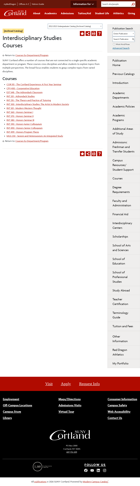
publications (40, 481)
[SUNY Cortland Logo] (15, 13)
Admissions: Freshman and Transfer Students (123, 146)
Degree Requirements (121, 189)
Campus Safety (117, 405)
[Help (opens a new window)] (99, 33)
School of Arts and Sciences (122, 248)
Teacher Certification (120, 301)
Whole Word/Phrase (123, 44)
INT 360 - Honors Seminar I (20, 112)
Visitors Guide (38, 4)
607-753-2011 (71, 452)
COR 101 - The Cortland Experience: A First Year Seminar (34, 84)
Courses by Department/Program (31, 55)
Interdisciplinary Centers (122, 225)
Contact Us (115, 418)
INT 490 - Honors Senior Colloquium (25, 128)
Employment (11, 399)
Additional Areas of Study (123, 131)
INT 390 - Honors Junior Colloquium (24, 124)
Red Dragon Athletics (120, 352)
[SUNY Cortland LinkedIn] (98, 471)
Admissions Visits (70, 405)
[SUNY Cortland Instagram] (105, 471)
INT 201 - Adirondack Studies (21, 96)
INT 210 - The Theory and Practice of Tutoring (29, 100)
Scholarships (120, 236)
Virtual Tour (66, 411)
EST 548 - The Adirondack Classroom (25, 92)
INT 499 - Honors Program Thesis (23, 132)
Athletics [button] (118, 13)
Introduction (120, 83)
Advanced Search (121, 48)
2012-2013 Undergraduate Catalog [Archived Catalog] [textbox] (70, 26)
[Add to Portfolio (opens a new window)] (82, 33)
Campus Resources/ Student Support (123, 164)
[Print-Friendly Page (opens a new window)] (93, 33)
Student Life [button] (102, 13)
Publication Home (120, 63)
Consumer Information (122, 399)
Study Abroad (121, 290)
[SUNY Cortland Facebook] (86, 471)
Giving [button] (131, 13)
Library (7, 418)
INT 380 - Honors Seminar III (20, 120)
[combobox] (75, 26)
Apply (66, 384)
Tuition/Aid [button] (84, 13)
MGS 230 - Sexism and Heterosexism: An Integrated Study (35, 136)
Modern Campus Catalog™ (96, 481)
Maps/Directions (70, 399)
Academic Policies (124, 106)
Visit (49, 384)
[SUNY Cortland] (70, 440)
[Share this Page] (88, 33)
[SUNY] (42, 467)
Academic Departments (121, 95)
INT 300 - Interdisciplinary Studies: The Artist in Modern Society (38, 104)
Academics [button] (50, 13)
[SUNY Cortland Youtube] (92, 471)
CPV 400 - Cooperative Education (23, 88)
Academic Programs (119, 118)
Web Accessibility (119, 411)
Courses (117, 178)
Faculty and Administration (122, 203)
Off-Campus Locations (17, 405)
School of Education (119, 261)
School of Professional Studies (120, 276)
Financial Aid (120, 214)
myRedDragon (10, 4)
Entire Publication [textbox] (121, 34)
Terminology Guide (120, 315)
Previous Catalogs (124, 74)
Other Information (120, 339)
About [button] (36, 13)
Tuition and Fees (123, 326)
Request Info (89, 384)
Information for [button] (82, 4)
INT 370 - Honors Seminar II (20, 116)
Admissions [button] (67, 13)
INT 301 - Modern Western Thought (24, 108)
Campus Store (12, 411)
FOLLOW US (95, 465)
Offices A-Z (24, 4)
